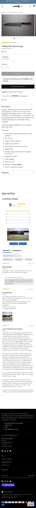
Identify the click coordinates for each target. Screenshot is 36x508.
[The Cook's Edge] (18, 6)
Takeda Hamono (7, 49)
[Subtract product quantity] (3, 67)
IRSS (6, 427)
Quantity (4, 64)
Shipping (4, 92)
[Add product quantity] (8, 67)
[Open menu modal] (2, 6)
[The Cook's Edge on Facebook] (3, 451)
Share (5, 100)
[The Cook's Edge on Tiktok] (8, 451)
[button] (18, 96)
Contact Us (5, 465)
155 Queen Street (7, 438)
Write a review (22, 243)
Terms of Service (7, 459)
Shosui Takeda (17, 164)
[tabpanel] (18, 325)
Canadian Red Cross (12, 429)
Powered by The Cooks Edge (9, 497)
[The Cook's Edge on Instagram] (5, 451)
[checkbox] (28, 259)
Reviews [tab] (7, 250)
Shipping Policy (6, 462)
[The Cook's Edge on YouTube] (11, 451)
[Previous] (2, 2)
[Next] (33, 2)
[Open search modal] (30, 6)
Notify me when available (18, 86)
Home (3, 12)
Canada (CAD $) (8, 492)
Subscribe (31, 475)
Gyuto (12, 159)
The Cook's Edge (15, 494)
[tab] (17, 251)
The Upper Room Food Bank (14, 423)
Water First (8, 425)
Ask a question (13, 243)
